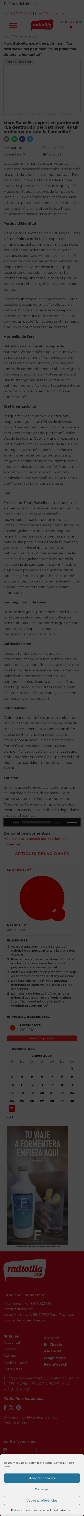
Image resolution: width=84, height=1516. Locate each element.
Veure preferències (42, 1500)
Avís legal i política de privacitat (52, 1510)
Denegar (42, 1489)
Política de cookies (21, 1510)
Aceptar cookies (42, 1478)
